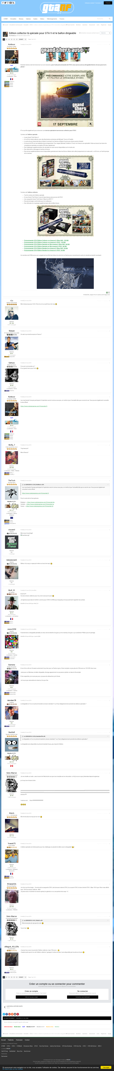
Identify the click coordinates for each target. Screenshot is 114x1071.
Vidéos (42, 19)
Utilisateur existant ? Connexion (93, 3)
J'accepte (106, 1067)
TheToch (11, 480)
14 (12, 353)
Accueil (3, 1040)
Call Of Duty (4, 1051)
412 (12, 969)
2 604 (12, 906)
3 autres (99, 294)
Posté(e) (26, 44)
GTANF (6, 19)
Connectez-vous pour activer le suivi (90, 33)
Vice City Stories (43, 1046)
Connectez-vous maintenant (83, 997)
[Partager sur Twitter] (4, 1014)
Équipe (109, 25)
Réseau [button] (21, 19)
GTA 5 (28, 35)
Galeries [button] (28, 19)
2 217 (12, 510)
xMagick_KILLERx (11, 947)
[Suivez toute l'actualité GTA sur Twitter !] (5, 2)
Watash (12, 331)
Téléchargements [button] (52, 19)
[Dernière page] (25, 39)
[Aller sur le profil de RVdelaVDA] (11, 896)
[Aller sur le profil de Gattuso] (11, 375)
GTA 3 (84, 1046)
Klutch (11, 813)
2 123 (12, 835)
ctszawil (11, 530)
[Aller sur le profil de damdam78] (11, 713)
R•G (94, 294)
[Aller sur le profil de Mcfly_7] (11, 457)
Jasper (91, 294)
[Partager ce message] (109, 44)
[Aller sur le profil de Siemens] (11, 677)
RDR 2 (99, 1046)
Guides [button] (35, 19)
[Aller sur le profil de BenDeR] (11, 744)
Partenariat (19, 1040)
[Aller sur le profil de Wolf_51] (11, 602)
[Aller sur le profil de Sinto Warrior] (11, 785)
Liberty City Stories (55, 1046)
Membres (78, 25)
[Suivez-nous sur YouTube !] (10, 2)
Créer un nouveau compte (31, 997)
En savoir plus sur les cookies (13, 1069)
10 (109, 33)
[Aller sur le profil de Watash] (11, 343)
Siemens (11, 665)
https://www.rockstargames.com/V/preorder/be (41, 502)
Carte (98, 25)
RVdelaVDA (86, 294)
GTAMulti (19, 1046)
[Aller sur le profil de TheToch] (11, 493)
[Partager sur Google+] (9, 1014)
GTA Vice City (77, 1046)
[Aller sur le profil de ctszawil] (11, 542)
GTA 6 (8, 1046)
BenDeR (12, 732)
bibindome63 (12, 560)
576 (12, 73)
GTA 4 (36, 1046)
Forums (62, 19)
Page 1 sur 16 (31, 39)
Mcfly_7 (12, 445)
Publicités (11, 1040)
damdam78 (11, 700)
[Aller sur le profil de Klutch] (11, 825)
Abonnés (103, 33)
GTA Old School (92, 1046)
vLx (11, 300)
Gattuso (12, 363)
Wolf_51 (11, 590)
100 (12, 795)
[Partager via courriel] (15, 1014)
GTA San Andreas (67, 1046)
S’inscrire (108, 3)
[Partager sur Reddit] (12, 1014)
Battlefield (12, 1051)
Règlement (103, 25)
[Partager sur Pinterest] (17, 1014)
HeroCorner (27, 1051)
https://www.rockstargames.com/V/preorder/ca (40, 504)
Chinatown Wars (28, 1046)
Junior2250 (11, 629)
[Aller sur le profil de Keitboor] (5, 34)
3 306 (12, 467)
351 (12, 866)
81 (12, 687)
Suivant (21, 39)
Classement (92, 25)
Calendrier (84, 25)
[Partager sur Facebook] (6, 1014)
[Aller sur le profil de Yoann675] (11, 856)
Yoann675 (11, 843)
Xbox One (19, 1051)
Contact (27, 1040)
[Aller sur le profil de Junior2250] (11, 641)
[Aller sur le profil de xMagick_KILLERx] (11, 959)
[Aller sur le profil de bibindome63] (11, 572)
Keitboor (13, 35)
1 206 (12, 323)
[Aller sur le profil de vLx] (11, 313)
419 (12, 613)
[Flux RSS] (13, 2)
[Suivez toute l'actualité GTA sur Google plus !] (8, 2)
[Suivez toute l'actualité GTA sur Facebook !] (2, 2)
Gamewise (4, 1056)
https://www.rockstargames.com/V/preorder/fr (34, 406)
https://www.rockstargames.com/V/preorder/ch (39, 506)
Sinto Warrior (12, 773)
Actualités (13, 19)
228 (12, 385)
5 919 (12, 762)
